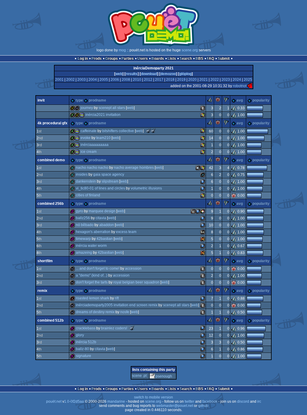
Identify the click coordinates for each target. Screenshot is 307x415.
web (118, 74)
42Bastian (105, 239)
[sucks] (226, 101)
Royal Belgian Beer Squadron (136, 282)
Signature (83, 356)
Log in (83, 58)
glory (80, 335)
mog (122, 50)
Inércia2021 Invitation (103, 115)
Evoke (86, 138)
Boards (157, 58)
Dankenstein (86, 181)
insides (82, 174)
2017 (159, 79)
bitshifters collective (118, 131)
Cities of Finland (88, 195)
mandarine (116, 401)
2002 (70, 79)
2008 (126, 79)
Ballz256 (83, 218)
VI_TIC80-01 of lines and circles (100, 188)
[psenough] (152, 376)
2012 (148, 79)
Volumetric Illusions (146, 188)
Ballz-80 (82, 349)
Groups (111, 58)
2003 (81, 79)
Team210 (103, 138)
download (149, 74)
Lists (172, 58)
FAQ (210, 58)
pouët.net (53, 401)
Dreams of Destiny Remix (95, 312)
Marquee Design (102, 211)
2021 (203, 79)
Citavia (101, 218)
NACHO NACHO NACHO (92, 167)
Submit (224, 58)
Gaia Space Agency (108, 174)
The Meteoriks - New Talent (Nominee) (148, 130)
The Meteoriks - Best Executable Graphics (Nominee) (153, 130)
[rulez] (209, 101)
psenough (164, 376)
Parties (127, 58)
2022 (214, 79)
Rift (117, 298)
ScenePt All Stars (112, 108)
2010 (137, 79)
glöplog (185, 74)
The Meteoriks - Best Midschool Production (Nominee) (132, 328)
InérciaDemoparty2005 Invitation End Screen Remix (116, 305)
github (203, 406)
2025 (248, 79)
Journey (87, 108)
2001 (59, 79)
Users (142, 58)
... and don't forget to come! (97, 268)
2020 (192, 79)
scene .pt (139, 376)
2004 (92, 79)
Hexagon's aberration (93, 232)
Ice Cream (89, 152)
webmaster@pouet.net (174, 406)
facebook (209, 401)
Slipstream (110, 181)
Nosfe (124, 312)
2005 (104, 79)
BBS (199, 58)
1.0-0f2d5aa (74, 401)
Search (186, 58)
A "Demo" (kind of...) (91, 275)
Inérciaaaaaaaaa (95, 145)
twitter (189, 401)
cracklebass (85, 328)
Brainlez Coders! (114, 328)
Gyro (79, 211)
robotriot (239, 86)
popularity (261, 100)
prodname (97, 100)
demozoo (168, 74)
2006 (115, 79)
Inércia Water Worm (91, 246)
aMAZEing (84, 252)
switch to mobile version (153, 397)
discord (243, 401)
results (132, 74)
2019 (181, 79)
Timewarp (83, 239)
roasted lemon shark (92, 298)
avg (240, 100)
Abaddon (106, 225)
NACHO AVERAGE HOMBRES (134, 167)
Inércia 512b (86, 342)
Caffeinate (89, 131)
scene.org (190, 50)
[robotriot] (249, 86)
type (79, 100)
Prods (96, 58)
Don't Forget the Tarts (92, 282)
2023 (226, 79)
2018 (170, 79)
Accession (133, 268)
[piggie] (218, 101)
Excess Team (126, 232)
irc (259, 401)
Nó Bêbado (85, 225)
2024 (237, 79)
